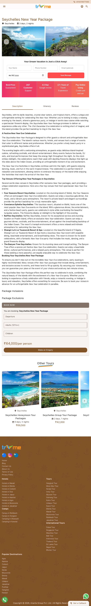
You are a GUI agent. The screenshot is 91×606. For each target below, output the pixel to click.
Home (4, 460)
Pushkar (5, 587)
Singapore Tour (52, 530)
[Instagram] (10, 455)
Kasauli (5, 593)
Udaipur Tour (51, 503)
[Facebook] (4, 455)
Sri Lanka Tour (52, 544)
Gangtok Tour (51, 483)
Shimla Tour (51, 509)
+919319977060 (81, 2)
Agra (4, 559)
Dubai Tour (50, 527)
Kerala (4, 570)
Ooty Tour (50, 492)
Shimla (4, 576)
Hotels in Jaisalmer (9, 506)
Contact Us (6, 466)
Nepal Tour (50, 547)
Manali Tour (50, 512)
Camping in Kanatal (9, 522)
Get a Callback (78, 603)
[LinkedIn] (16, 455)
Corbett (5, 564)
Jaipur (4, 567)
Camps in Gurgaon (9, 516)
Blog (4, 463)
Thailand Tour (51, 541)
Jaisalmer (5, 584)
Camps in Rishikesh (9, 513)
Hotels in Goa (7, 492)
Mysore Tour (51, 495)
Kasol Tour (50, 506)
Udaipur (5, 581)
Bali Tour (49, 536)
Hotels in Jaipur (8, 495)
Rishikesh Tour (52, 517)
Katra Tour (50, 500)
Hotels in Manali (8, 483)
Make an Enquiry (45, 350)
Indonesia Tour (52, 539)
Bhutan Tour (51, 550)
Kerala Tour (50, 489)
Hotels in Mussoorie (10, 503)
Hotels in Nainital (8, 497)
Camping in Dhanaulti (10, 519)
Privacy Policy (7, 475)
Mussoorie (6, 573)
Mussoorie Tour (52, 514)
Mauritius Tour (52, 533)
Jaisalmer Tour (52, 520)
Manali (4, 578)
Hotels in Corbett (9, 489)
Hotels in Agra (7, 500)
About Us (6, 469)
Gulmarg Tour (51, 497)
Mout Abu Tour (52, 486)
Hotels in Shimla (8, 486)
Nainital (5, 561)
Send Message (66, 75)
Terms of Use (7, 472)
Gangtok (5, 590)
